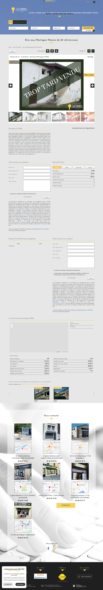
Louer (14, 22)
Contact (95, 13)
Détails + (67, 167)
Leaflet (53, 351)
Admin (34, 586)
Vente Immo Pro (21, 22)
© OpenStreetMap (64, 351)
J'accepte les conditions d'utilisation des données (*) (23, 193)
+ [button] (11, 324)
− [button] (11, 326)
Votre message (12, 181)
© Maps (58, 351)
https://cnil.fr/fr (24, 215)
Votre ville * (11, 177)
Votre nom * (12, 167)
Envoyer (47, 197)
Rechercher (88, 28)
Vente (10, 22)
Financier (90, 167)
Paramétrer (8, 584)
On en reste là (20, 568)
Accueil (32, 13)
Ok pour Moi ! (20, 584)
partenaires (86, 13)
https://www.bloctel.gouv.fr (15, 222)
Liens (31, 586)
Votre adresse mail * (14, 171)
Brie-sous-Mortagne (17, 47)
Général (57, 167)
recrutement (76, 13)
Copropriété (78, 167)
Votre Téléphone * (13, 174)
